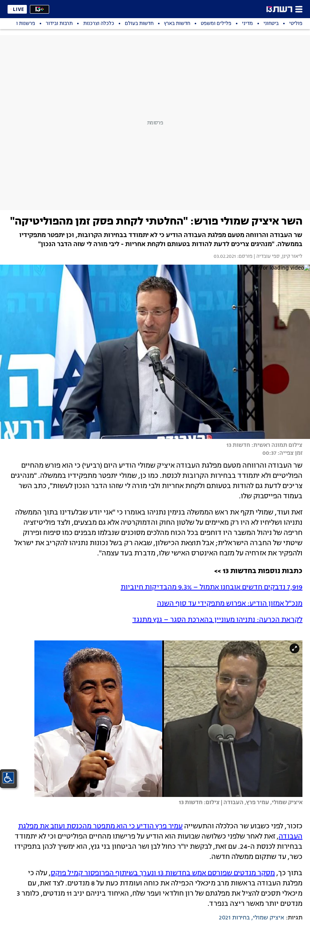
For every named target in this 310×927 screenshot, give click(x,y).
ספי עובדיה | (266, 257)
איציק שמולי (268, 918)
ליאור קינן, (291, 257)
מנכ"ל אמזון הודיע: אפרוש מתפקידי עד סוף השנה (229, 603)
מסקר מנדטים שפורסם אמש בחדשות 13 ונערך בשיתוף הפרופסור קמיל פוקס (163, 873)
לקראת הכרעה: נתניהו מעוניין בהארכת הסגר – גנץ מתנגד (217, 620)
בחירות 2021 (234, 918)
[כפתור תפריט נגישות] (8, 777)
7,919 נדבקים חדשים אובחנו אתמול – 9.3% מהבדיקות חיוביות (211, 587)
